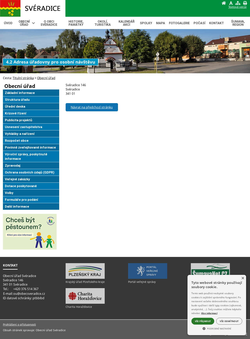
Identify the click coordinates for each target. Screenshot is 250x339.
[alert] (217, 305)
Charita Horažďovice (79, 307)
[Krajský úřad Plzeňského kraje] (85, 278)
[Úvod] (223, 3)
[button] (216, 328)
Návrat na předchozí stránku (92, 107)
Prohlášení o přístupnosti (19, 324)
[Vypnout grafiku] (231, 3)
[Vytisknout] (245, 3)
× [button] (242, 278)
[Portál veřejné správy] (147, 278)
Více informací (209, 313)
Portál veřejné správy (142, 282)
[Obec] (32, 8)
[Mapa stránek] (238, 3)
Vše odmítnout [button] (229, 321)
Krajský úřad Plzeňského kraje (85, 282)
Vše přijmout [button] (203, 321)
